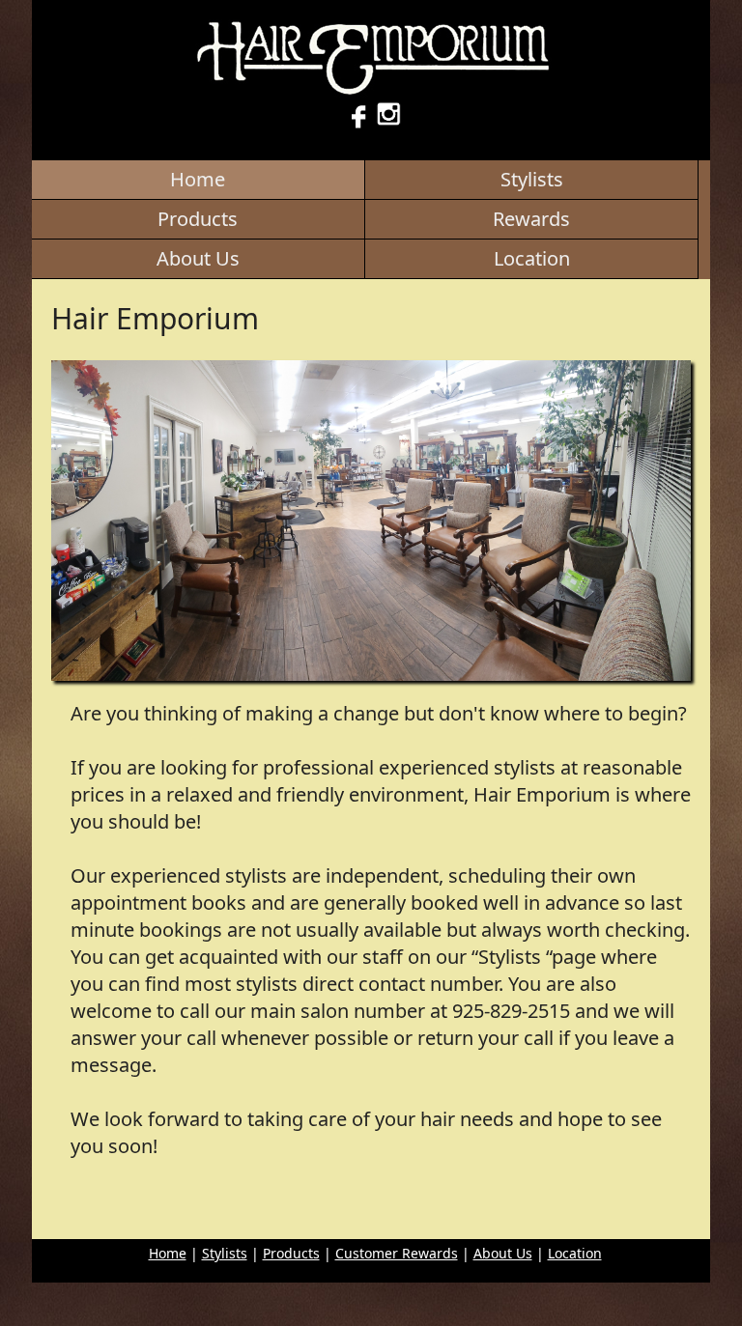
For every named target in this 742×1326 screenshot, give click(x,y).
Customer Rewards (396, 1253)
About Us (198, 258)
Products (197, 219)
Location (532, 258)
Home (197, 179)
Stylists (531, 179)
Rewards (531, 219)
